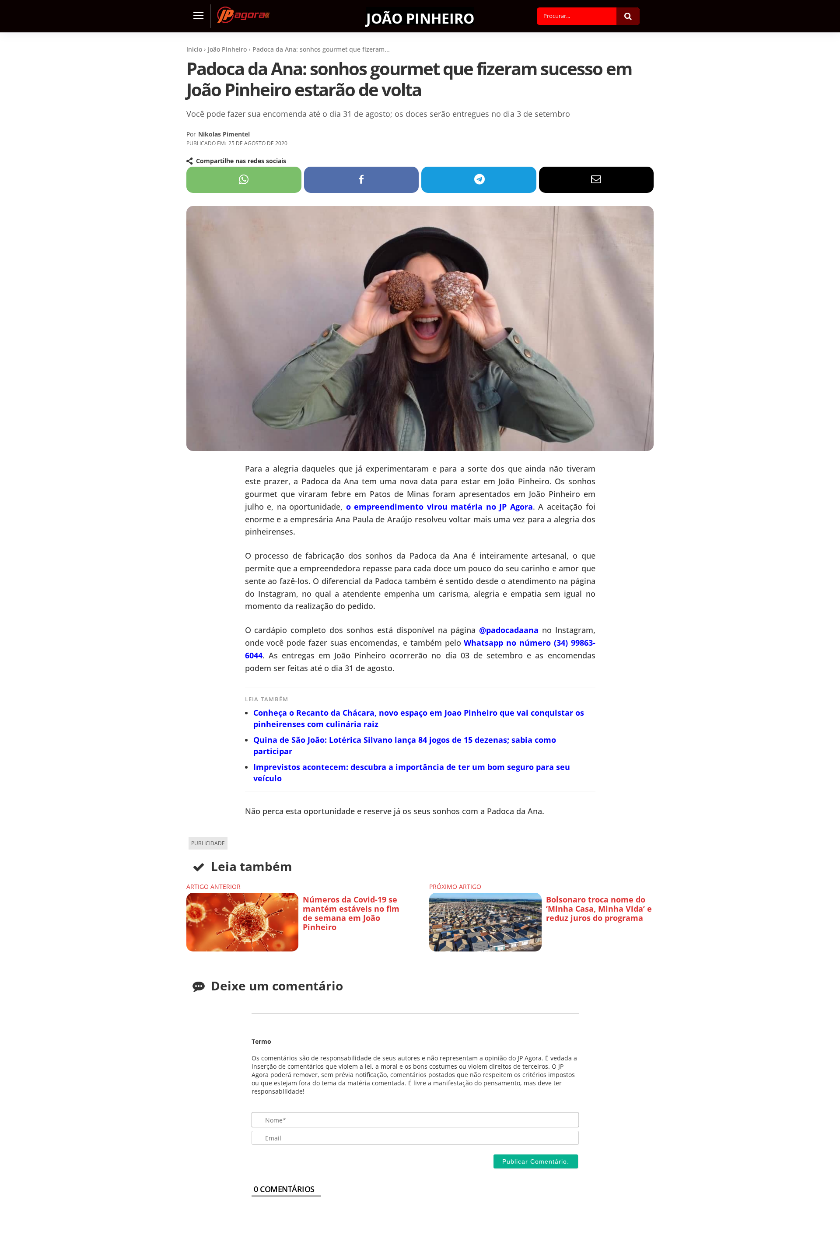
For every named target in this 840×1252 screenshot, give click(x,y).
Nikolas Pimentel (224, 134)
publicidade (208, 843)
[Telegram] (478, 180)
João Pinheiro (420, 17)
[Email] (596, 180)
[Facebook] (361, 180)
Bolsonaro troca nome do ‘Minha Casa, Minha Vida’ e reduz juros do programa (599, 909)
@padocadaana (509, 630)
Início (194, 49)
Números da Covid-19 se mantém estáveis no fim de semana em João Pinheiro (351, 913)
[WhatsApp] (243, 180)
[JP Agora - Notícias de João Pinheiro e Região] (243, 15)
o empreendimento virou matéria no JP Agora (439, 506)
